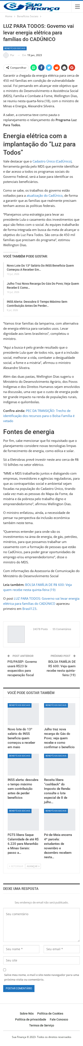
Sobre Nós (27, 1013)
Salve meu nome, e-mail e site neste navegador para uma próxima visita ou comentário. (41, 977)
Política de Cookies (50, 1013)
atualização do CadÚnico (45, 195)
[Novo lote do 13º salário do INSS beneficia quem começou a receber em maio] (23, 714)
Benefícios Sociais (14, 48)
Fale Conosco (59, 1019)
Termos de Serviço (41, 1025)
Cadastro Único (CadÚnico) (52, 161)
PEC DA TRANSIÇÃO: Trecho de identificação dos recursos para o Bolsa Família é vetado (38, 416)
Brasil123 (29, 608)
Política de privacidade (30, 1019)
